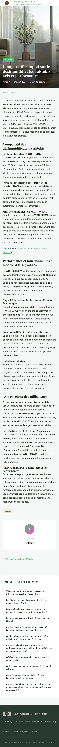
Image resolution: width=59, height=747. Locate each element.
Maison (8, 60)
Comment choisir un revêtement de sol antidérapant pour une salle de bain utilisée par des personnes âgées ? (29, 648)
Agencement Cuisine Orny (30, 713)
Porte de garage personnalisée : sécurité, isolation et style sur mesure (25, 676)
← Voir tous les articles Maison (18, 559)
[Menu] (53, 3)
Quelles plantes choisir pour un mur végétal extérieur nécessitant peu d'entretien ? (27, 637)
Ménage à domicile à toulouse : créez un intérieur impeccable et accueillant (25, 592)
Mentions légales (20, 731)
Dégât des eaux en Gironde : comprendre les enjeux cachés (27, 658)
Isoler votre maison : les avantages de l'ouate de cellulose (29, 667)
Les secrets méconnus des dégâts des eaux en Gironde (27, 619)
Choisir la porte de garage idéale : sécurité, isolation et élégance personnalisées (26, 628)
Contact (34, 731)
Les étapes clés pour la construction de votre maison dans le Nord (27, 601)
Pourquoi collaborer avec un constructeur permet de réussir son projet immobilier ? (26, 610)
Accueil (6, 93)
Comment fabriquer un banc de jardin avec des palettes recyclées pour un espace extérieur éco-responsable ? (29, 687)
